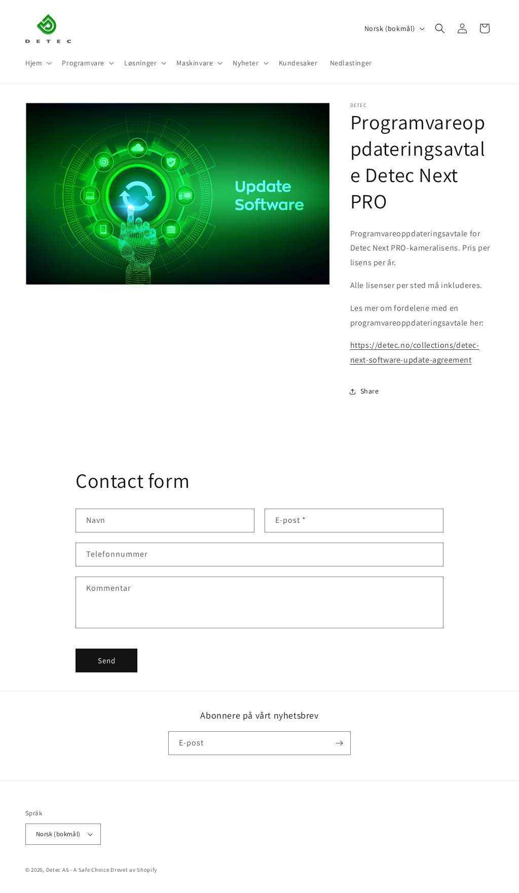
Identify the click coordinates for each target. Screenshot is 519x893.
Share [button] (369, 391)
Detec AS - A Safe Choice (77, 869)
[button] (37, 63)
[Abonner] (339, 743)
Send (107, 660)
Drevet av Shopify (133, 869)
